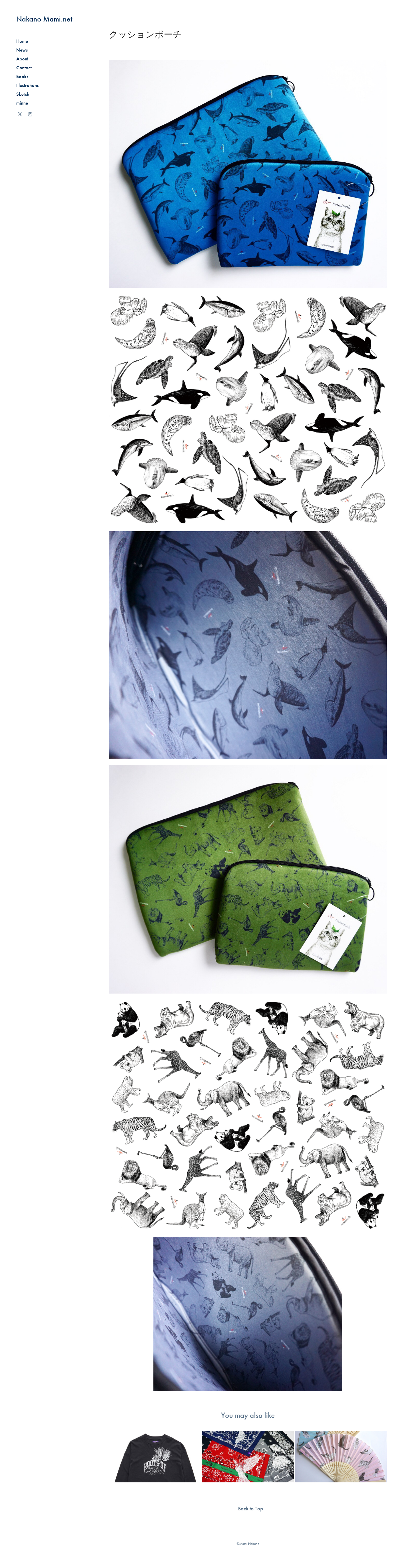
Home (22, 41)
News (22, 50)
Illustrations (27, 85)
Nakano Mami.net (44, 19)
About (22, 59)
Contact (24, 68)
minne (22, 103)
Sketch (22, 94)
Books (22, 76)
